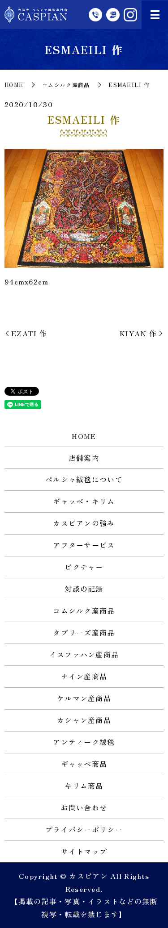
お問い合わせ (84, 807)
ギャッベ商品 (84, 763)
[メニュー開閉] (155, 14)
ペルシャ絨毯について (84, 479)
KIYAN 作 (138, 333)
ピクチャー (84, 566)
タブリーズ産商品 (84, 632)
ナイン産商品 (84, 676)
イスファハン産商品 (84, 654)
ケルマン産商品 (84, 698)
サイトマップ (84, 851)
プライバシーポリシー (84, 829)
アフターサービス (84, 544)
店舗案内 (84, 457)
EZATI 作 (29, 333)
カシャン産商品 (84, 720)
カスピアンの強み (84, 523)
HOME (13, 84)
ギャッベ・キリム (84, 501)
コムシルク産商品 (66, 84)
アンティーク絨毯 (84, 741)
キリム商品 (84, 785)
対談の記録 (84, 588)
